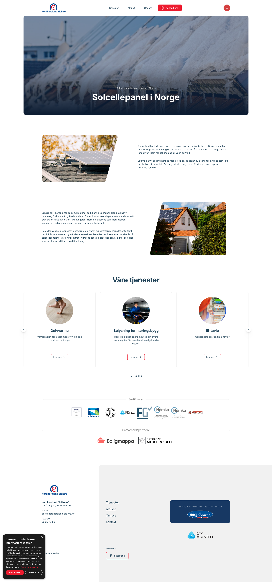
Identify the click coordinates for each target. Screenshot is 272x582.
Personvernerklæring (50, 553)
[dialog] (24, 556)
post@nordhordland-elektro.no (58, 513)
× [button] (42, 537)
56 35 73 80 (48, 521)
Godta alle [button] (14, 572)
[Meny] (227, 8)
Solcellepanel (123, 88)
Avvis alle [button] (34, 572)
